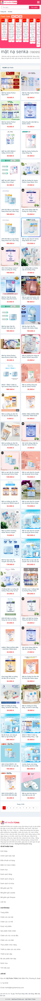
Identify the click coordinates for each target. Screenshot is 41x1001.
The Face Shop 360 (21, 993)
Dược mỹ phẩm (6, 926)
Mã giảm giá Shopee (7, 897)
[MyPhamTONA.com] (11, 2)
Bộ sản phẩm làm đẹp (8, 959)
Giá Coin (2, 995)
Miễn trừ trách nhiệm (7, 865)
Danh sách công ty (7, 879)
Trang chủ (3, 11)
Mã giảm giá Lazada (7, 893)
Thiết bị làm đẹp (6, 954)
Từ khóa (10, 11)
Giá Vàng (31, 993)
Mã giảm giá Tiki (6, 888)
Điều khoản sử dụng (7, 860)
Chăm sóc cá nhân (7, 940)
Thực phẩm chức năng (8, 945)
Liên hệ (3, 902)
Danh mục (4, 870)
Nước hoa (4, 963)
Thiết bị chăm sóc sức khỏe (10, 949)
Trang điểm (4, 912)
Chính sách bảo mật (7, 856)
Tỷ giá (12, 993)
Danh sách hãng (6, 874)
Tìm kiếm (34, 7)
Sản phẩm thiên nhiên (8, 931)
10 (33, 808)
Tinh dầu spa (5, 968)
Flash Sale (5, 16)
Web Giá (37, 993)
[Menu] (38, 2)
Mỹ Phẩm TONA (30, 999)
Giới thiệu (3, 851)
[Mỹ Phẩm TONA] (10, 823)
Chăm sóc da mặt (6, 917)
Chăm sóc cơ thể (6, 922)
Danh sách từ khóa (7, 883)
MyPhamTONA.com (18, 999)
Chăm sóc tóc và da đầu (9, 935)
